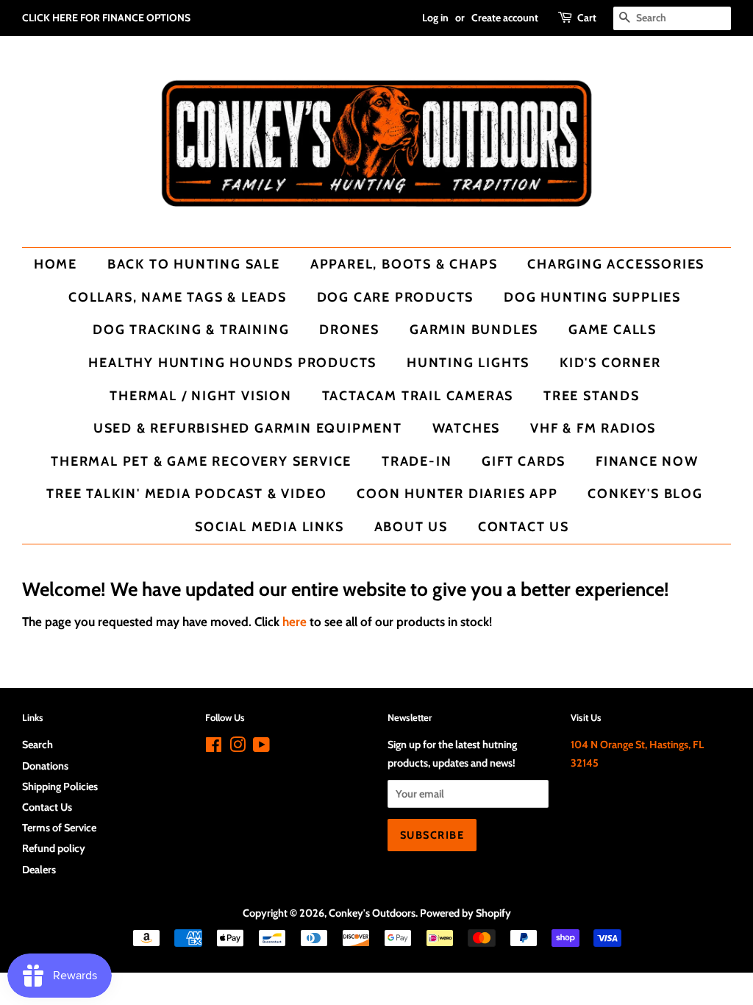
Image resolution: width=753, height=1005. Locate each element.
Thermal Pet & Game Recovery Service (201, 461)
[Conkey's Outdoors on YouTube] (261, 747)
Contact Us (523, 526)
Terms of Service (59, 827)
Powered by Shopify (465, 913)
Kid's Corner (610, 362)
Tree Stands (591, 395)
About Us (411, 526)
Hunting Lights (468, 362)
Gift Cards (523, 461)
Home (55, 263)
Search (37, 744)
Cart (586, 17)
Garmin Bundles (474, 329)
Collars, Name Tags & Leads (177, 297)
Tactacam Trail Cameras (418, 395)
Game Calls (612, 329)
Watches (466, 428)
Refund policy (53, 848)
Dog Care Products (395, 297)
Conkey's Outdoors (372, 913)
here (294, 621)
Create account (504, 17)
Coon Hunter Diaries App (457, 493)
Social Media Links (269, 526)
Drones (349, 329)
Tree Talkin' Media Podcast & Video (186, 493)
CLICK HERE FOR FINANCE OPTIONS (106, 17)
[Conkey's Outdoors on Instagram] (237, 747)
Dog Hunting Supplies (592, 297)
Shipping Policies (60, 786)
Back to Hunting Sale (193, 263)
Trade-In (417, 461)
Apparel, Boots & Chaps (404, 263)
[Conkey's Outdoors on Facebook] (213, 747)
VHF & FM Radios (593, 428)
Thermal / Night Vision (201, 395)
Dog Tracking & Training (191, 329)
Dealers (39, 869)
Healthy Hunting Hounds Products (232, 362)
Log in (435, 17)
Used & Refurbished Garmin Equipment (247, 428)
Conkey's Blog (645, 493)
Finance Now (647, 461)
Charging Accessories (615, 263)
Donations (45, 766)
